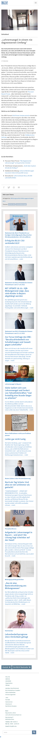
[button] (3, 187)
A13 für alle (12, 204)
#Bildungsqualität (16, 198)
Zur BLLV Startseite (20, 667)
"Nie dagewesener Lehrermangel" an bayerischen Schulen (18, 162)
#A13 (4, 201)
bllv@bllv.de (12, 726)
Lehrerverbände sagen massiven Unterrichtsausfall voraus (19, 172)
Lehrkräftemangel (21, 204)
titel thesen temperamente (21, 115)
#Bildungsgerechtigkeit (27, 198)
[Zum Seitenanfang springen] (0, 737)
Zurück (5, 667)
